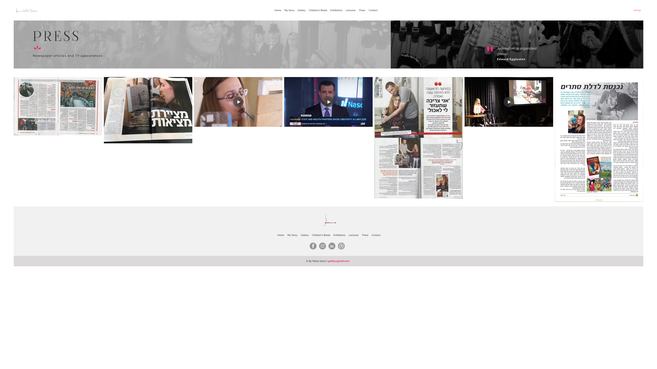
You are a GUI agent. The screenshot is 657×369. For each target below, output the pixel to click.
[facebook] (313, 246)
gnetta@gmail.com (338, 261)
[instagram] (322, 246)
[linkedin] (331, 246)
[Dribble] (341, 246)
